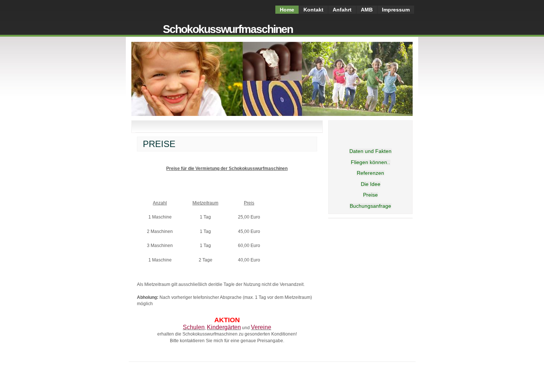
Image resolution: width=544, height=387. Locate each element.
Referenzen (370, 173)
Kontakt (313, 10)
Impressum (396, 10)
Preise (370, 195)
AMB (367, 10)
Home (287, 10)
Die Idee (370, 184)
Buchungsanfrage (370, 206)
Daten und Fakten (370, 151)
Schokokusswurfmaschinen (228, 29)
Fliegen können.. (370, 162)
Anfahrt (342, 10)
